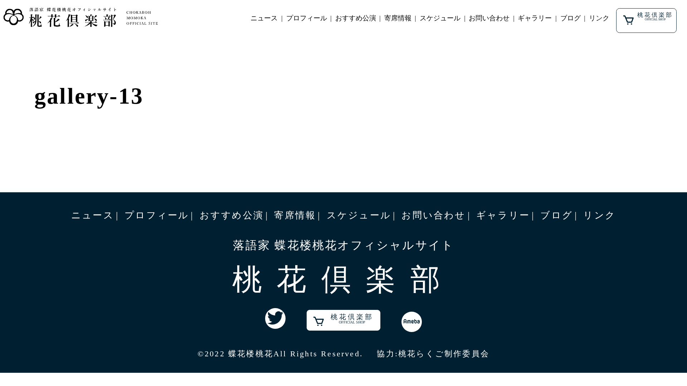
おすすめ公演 (355, 18)
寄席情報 (397, 18)
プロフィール (306, 18)
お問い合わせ (489, 18)
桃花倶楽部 (655, 16)
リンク (599, 18)
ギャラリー (535, 18)
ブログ (570, 18)
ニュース (264, 18)
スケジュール (440, 18)
